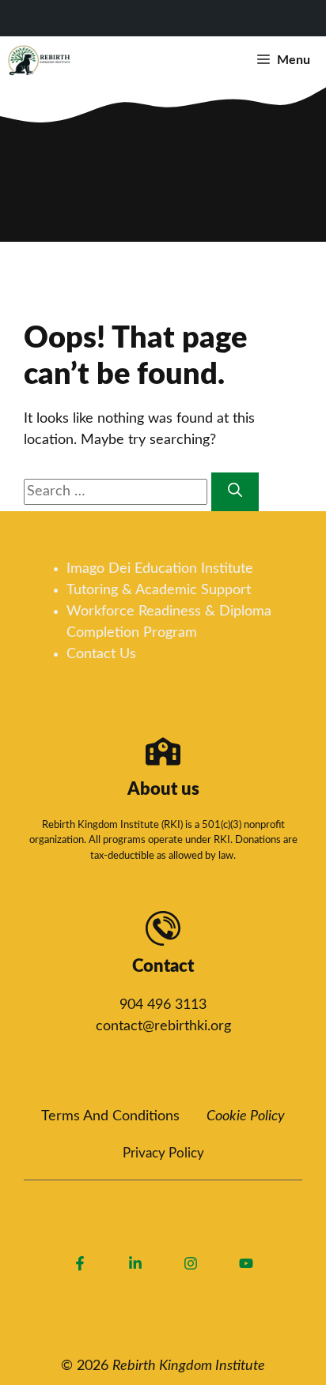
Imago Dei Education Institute (159, 569)
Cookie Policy (246, 1116)
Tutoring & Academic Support (158, 590)
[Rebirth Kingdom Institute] (39, 60)
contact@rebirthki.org (163, 1026)
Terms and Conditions (110, 1116)
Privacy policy (163, 1153)
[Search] (235, 491)
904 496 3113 (163, 1005)
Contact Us (101, 654)
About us (163, 789)
